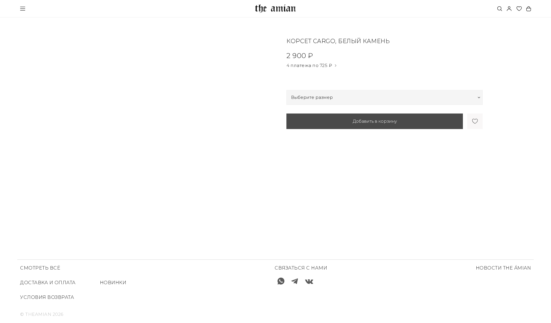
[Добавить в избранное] (475, 121)
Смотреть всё (40, 268)
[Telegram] (295, 281)
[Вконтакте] (309, 281)
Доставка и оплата (48, 282)
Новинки (113, 282)
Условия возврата (47, 297)
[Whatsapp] (281, 281)
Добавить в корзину (375, 121)
